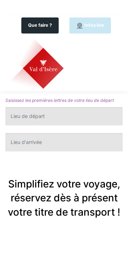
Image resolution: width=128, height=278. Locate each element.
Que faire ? (40, 25)
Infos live (93, 25)
